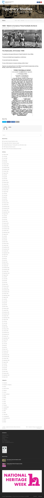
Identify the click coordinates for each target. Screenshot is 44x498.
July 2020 (5, 276)
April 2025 (5, 178)
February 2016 (5, 373)
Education (5, 382)
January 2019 (5, 310)
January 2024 (5, 204)
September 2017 (6, 338)
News (4, 399)
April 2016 (5, 369)
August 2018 (5, 319)
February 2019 (5, 308)
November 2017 (6, 334)
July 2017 (5, 341)
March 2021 (5, 262)
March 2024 (5, 200)
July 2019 (5, 299)
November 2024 (6, 187)
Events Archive (6, 388)
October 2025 (5, 171)
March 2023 (5, 221)
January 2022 (5, 245)
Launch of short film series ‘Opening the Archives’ (12, 148)
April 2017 (5, 347)
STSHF (4, 412)
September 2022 (6, 232)
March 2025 (5, 180)
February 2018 (5, 328)
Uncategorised (6, 416)
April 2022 (5, 239)
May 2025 (5, 176)
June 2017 (5, 343)
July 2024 (5, 193)
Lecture (4, 392)
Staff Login (40, 496)
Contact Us (35, 496)
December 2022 (6, 226)
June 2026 (5, 158)
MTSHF (4, 397)
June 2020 (5, 278)
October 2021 (5, 250)
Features (5, 390)
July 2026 (5, 156)
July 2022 (5, 236)
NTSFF (4, 401)
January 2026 (5, 165)
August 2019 (5, 297)
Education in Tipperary (7, 384)
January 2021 (5, 265)
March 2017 (5, 349)
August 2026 (5, 154)
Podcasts (5, 405)
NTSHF (4, 403)
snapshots (5, 408)
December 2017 (6, 332)
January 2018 (5, 330)
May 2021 (5, 258)
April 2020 (5, 282)
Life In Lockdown (6, 394)
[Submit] (40, 135)
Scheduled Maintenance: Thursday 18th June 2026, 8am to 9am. (15, 144)
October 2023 (5, 210)
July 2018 (5, 321)
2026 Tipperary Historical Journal (9, 146)
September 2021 (6, 252)
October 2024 (5, 189)
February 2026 (6, 163)
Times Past (13, 27)
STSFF (4, 410)
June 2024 (5, 195)
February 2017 (5, 351)
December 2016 (6, 354)
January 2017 (5, 352)
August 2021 (5, 254)
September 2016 (6, 360)
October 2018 (5, 315)
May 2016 (5, 367)
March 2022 (5, 241)
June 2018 (5, 323)
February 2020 (6, 286)
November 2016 (6, 356)
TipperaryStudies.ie (9, 496)
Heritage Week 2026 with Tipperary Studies (11, 143)
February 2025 (6, 182)
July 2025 (5, 174)
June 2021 (5, 256)
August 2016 (5, 362)
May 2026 (5, 160)
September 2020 (6, 273)
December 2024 (6, 186)
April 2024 (5, 199)
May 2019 (5, 302)
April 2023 (5, 219)
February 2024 (6, 202)
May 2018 (5, 325)
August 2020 (5, 275)
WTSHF (4, 421)
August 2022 (5, 234)
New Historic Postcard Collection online (10, 141)
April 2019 (5, 304)
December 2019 (6, 289)
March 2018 (5, 326)
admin (10, 127)
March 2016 (5, 371)
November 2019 (6, 291)
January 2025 (5, 184)
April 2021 (5, 260)
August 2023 (5, 213)
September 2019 (6, 295)
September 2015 (6, 375)
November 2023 (6, 208)
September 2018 (6, 317)
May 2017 (5, 345)
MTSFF (4, 395)
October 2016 (5, 358)
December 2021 (6, 247)
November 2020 (6, 269)
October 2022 (5, 230)
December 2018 (6, 312)
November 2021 (6, 249)
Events (4, 386)
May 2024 (5, 197)
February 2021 (5, 263)
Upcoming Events (6, 418)
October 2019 (5, 293)
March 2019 (5, 306)
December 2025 (6, 167)
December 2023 (6, 206)
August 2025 (5, 173)
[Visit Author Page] (5, 128)
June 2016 (5, 365)
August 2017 (5, 339)
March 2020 (5, 284)
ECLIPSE (27, 496)
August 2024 (5, 191)
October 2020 (5, 271)
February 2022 (6, 243)
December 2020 (6, 267)
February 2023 (6, 223)
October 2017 (5, 336)
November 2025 (6, 169)
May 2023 (5, 217)
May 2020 (5, 280)
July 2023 (5, 215)
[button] (41, 11)
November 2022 (6, 228)
